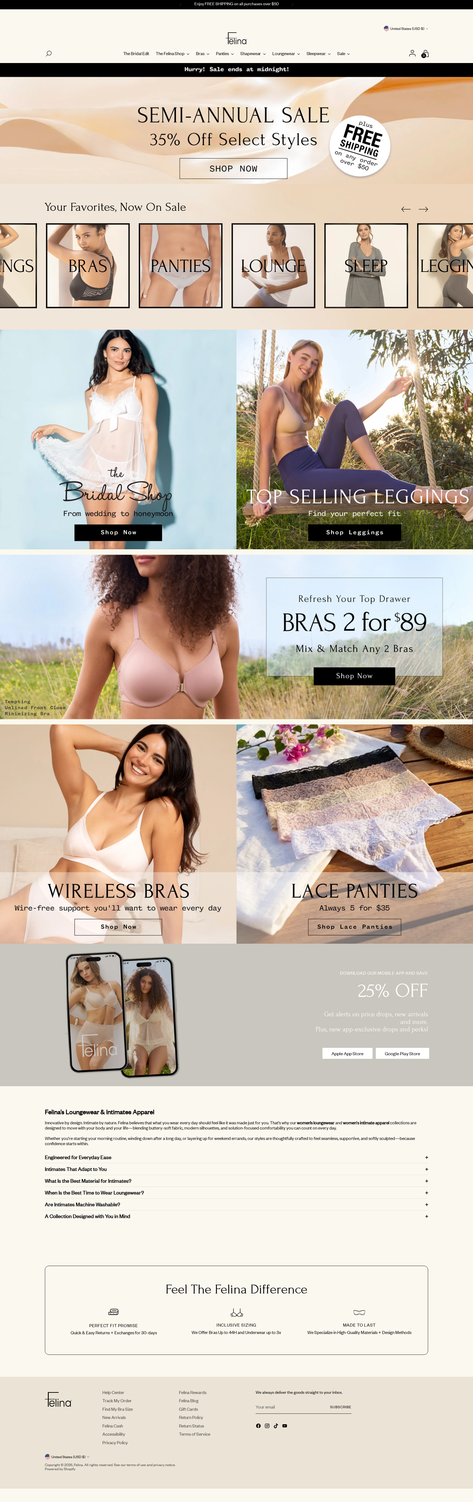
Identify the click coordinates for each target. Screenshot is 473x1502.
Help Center (113, 1392)
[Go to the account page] (413, 53)
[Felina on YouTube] (285, 1426)
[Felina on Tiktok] (276, 1426)
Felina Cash (112, 1426)
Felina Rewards (192, 1392)
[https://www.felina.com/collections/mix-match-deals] (236, 637)
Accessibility (113, 1434)
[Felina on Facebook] (259, 1426)
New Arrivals (114, 1417)
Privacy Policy (115, 1442)
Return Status (191, 1426)
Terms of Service (194, 1434)
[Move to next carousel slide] (423, 209)
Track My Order (117, 1400)
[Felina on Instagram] (267, 1426)
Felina (78, 1464)
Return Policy (191, 1417)
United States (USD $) (407, 28)
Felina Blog (188, 1400)
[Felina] (236, 38)
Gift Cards (188, 1409)
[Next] (293, 4)
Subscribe (340, 1406)
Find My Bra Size (117, 1409)
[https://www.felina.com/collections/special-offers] (236, 123)
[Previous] (180, 4)
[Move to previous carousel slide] (406, 209)
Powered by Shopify (60, 1468)
